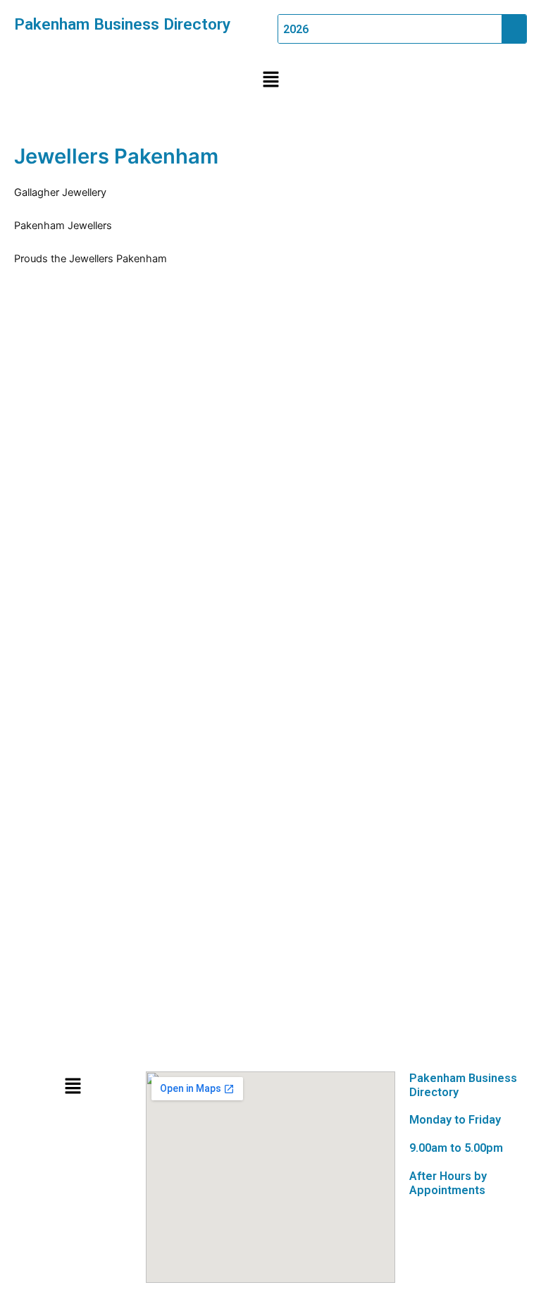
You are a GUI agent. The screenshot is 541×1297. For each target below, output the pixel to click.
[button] (270, 80)
